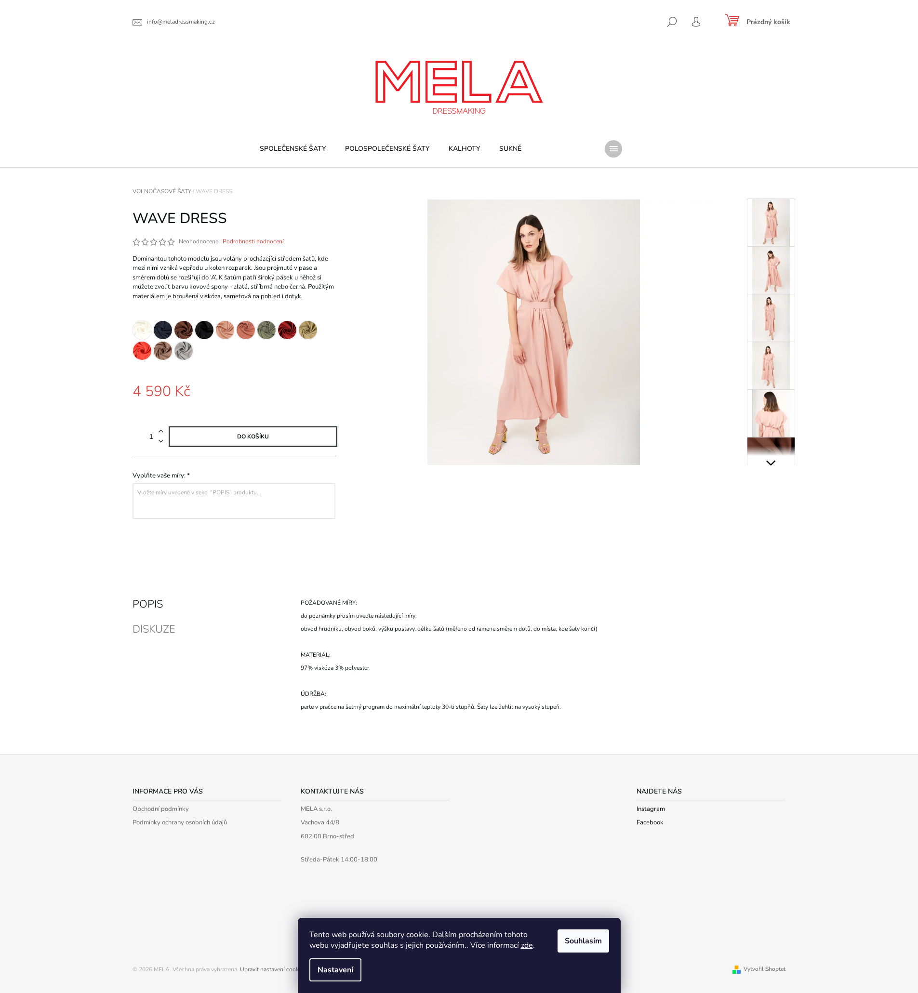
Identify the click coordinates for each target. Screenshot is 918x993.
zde (527, 945)
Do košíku (253, 436)
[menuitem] (292, 149)
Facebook (650, 822)
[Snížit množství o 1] (161, 442)
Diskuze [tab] (154, 629)
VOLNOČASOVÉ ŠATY (716, 603)
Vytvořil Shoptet (764, 969)
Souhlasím (583, 941)
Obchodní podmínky (161, 809)
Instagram (651, 809)
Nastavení (335, 970)
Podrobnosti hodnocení (253, 241)
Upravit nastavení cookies (273, 969)
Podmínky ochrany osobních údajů (180, 822)
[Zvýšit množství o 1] (161, 431)
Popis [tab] (148, 604)
